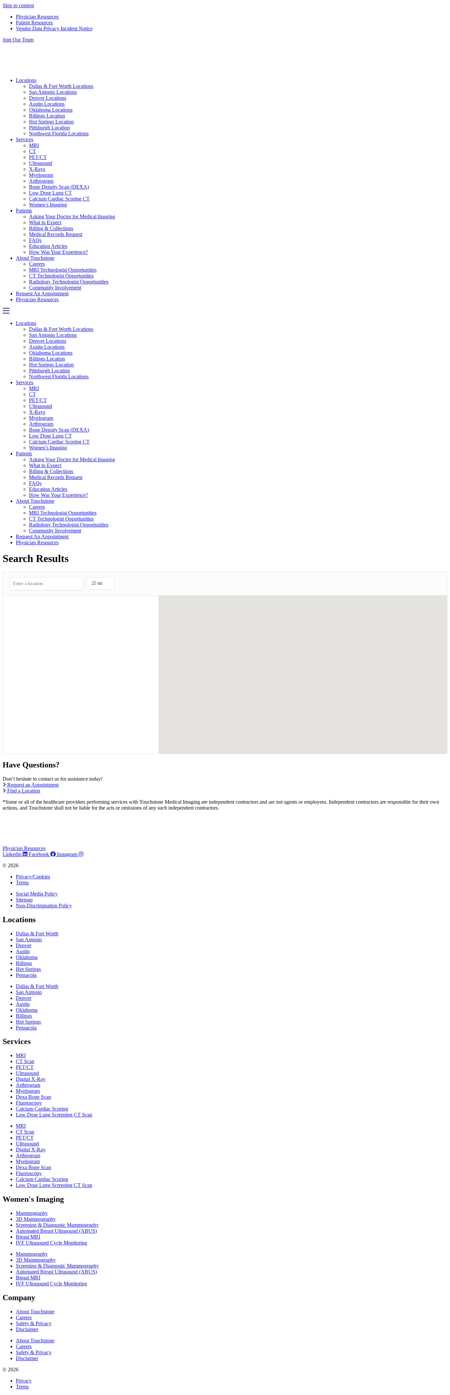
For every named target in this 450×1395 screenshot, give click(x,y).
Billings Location (47, 116)
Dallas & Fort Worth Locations (61, 86)
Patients (24, 210)
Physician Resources (37, 299)
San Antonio (29, 939)
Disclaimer (27, 1329)
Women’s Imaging (48, 204)
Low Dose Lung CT (50, 193)
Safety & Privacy (33, 1323)
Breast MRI (28, 1237)
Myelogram (41, 175)
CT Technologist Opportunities (61, 276)
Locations (26, 80)
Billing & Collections (51, 228)
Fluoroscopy (29, 1103)
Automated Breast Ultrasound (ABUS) (56, 1231)
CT (32, 151)
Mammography (32, 1213)
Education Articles (48, 246)
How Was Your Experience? (58, 252)
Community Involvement (55, 287)
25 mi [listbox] (97, 585)
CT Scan (25, 1061)
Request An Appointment (42, 293)
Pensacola (26, 975)
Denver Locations (47, 98)
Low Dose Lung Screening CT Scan (54, 1114)
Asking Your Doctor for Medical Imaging (72, 216)
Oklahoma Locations (50, 110)
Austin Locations (47, 104)
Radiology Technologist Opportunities (68, 281)
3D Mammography (36, 1219)
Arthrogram (41, 181)
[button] (225, 311)
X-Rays (37, 169)
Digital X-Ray (30, 1079)
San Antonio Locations (53, 92)
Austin (23, 951)
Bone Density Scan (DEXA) (59, 187)
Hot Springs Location (51, 121)
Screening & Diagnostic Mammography (57, 1225)
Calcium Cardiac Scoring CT (59, 198)
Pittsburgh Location (49, 127)
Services (24, 139)
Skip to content (18, 5)
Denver (23, 945)
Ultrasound (40, 163)
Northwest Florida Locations (59, 133)
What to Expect (45, 222)
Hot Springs (28, 969)
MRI (34, 145)
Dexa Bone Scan (33, 1097)
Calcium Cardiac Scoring (42, 1109)
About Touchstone (35, 258)
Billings (24, 963)
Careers (37, 264)
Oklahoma (27, 957)
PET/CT (38, 157)
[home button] (69, 69)
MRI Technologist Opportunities (63, 270)
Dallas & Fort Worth (37, 933)
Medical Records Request (55, 234)
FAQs (35, 240)
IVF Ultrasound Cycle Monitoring (51, 1243)
